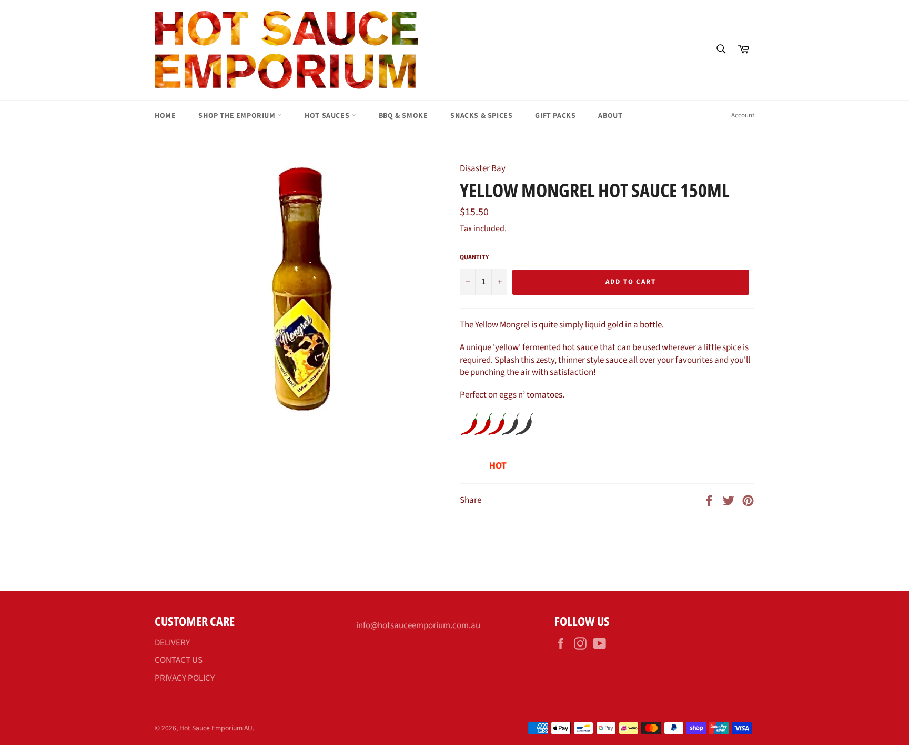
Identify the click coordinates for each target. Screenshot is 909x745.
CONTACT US (179, 660)
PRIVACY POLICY (185, 678)
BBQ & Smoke (403, 116)
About (610, 116)
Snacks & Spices (481, 116)
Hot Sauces (328, 116)
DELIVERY (172, 643)
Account (742, 115)
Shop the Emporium (237, 116)
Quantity (474, 257)
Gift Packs (555, 116)
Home (165, 116)
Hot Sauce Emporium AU (215, 728)
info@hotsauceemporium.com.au (418, 625)
